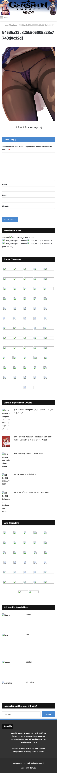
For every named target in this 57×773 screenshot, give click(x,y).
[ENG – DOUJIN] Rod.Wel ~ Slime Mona (28, 453)
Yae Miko (5, 237)
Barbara (13, 25)
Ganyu (28, 614)
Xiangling (30, 682)
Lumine (29, 662)
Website (5, 206)
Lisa (27, 634)
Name (4, 184)
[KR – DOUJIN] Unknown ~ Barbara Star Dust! (31, 492)
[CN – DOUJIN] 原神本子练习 (25, 474)
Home (6, 25)
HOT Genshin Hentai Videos (16, 607)
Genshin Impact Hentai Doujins (18, 402)
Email (4, 195)
